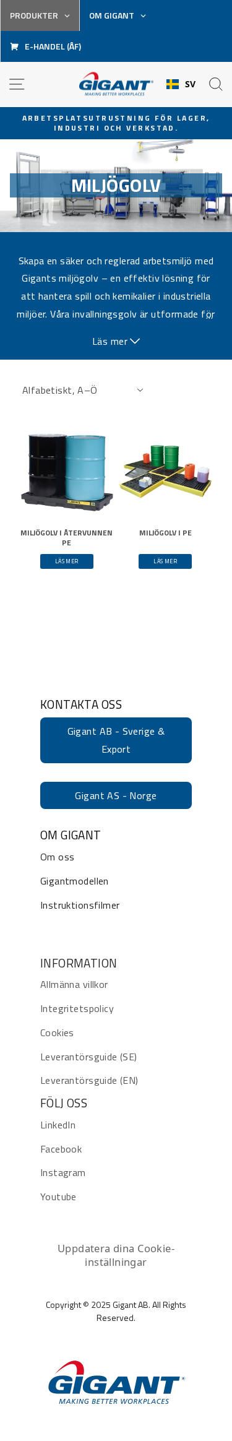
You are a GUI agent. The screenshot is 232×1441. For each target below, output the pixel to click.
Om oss (57, 856)
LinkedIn (57, 1124)
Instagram (63, 1172)
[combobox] (181, 84)
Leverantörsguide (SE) (88, 1056)
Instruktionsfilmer (79, 905)
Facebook (61, 1148)
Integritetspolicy (77, 1008)
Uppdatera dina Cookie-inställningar (116, 1255)
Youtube (58, 1196)
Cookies (57, 1032)
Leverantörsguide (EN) (89, 1080)
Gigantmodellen (74, 880)
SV (190, 84)
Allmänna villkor (74, 984)
